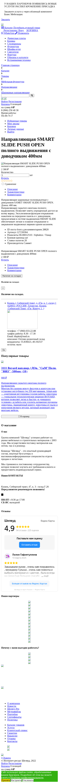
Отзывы (11, 738)
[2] (4, 181)
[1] (2, 181)
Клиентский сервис (17, 730)
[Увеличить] (22, 328)
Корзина (5, 104)
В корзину (24, 416)
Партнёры (12, 714)
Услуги (11, 727)
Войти (4, 101)
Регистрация (14, 101)
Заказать (5, 19)
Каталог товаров (15, 725)
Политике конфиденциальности (26, 777)
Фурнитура (13, 46)
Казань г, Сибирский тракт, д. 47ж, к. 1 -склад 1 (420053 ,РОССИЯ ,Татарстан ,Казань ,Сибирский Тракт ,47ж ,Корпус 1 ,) (31, 306)
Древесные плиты (16, 38)
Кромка (11, 41)
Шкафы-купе (14, 49)
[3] (7, 181)
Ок (3, 350)
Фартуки (11, 54)
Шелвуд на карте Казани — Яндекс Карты (29, 589)
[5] (11, 181)
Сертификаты (14, 717)
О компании (13, 703)
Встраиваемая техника (19, 60)
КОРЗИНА (32, 30)
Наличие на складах (11, 276)
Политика (12, 719)
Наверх (7, 758)
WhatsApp (9, 33)
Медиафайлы (14, 711)
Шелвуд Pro (13, 709)
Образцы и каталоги (17, 57)
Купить (5, 178)
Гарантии (12, 733)
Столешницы (14, 43)
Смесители (13, 52)
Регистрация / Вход (13, 30)
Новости (11, 706)
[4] (9, 181)
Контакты (12, 741)
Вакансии (12, 736)
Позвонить (23, 33)
